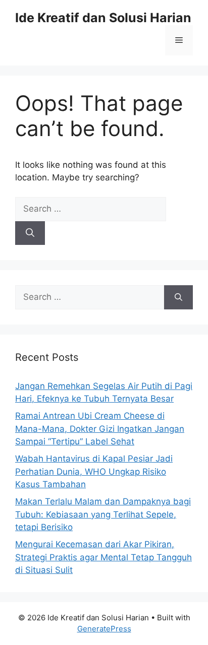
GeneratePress (104, 628)
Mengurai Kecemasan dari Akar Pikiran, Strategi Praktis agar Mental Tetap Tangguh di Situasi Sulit (103, 557)
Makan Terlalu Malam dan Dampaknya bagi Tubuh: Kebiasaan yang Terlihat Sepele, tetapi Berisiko (103, 514)
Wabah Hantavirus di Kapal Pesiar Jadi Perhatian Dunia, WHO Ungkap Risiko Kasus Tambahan (94, 471)
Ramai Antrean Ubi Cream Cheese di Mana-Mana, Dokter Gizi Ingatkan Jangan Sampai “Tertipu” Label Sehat (99, 428)
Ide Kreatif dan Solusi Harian (103, 17)
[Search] (30, 233)
